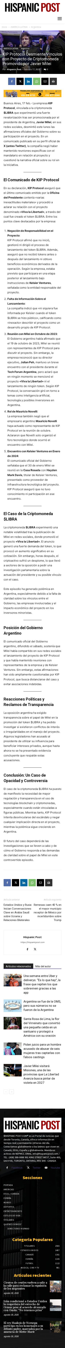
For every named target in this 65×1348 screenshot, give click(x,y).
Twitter (37, 1167)
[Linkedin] (28, 81)
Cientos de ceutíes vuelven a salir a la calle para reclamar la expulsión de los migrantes (25, 1285)
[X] (20, 81)
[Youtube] (46, 1167)
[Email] (45, 81)
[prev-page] (6, 1092)
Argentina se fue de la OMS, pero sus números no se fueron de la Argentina (42, 1006)
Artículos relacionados (18, 966)
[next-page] (11, 1092)
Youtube (55, 1167)
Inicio (4, 27)
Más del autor (43, 966)
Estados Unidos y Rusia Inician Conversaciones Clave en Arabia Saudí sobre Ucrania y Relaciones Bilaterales (17, 912)
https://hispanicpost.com (33, 942)
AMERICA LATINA (19, 27)
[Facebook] (11, 81)
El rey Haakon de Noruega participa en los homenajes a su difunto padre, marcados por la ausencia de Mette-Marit (23, 1327)
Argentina (36, 27)
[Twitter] (28, 1167)
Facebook (17, 1167)
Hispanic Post (14, 69)
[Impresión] (53, 81)
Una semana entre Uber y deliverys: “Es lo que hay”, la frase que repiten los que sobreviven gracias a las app (41, 984)
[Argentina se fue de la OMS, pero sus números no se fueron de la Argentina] (13, 1005)
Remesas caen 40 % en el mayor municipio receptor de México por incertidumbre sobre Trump (47, 912)
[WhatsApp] (36, 81)
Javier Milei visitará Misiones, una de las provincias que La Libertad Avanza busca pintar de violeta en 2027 (41, 1074)
